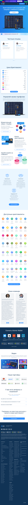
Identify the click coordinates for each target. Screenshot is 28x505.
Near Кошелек (10, 454)
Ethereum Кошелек (11, 446)
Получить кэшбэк (6, 131)
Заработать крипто (6, 164)
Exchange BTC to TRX (16, 451)
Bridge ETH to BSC (16, 463)
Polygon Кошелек (11, 459)
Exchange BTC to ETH (16, 443)
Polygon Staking (11, 487)
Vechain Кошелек (11, 474)
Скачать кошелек (14, 204)
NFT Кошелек (10, 461)
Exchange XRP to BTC (16, 446)
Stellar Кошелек (11, 469)
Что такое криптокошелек (23, 460)
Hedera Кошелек (11, 475)
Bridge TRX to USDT (16, 474)
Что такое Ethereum (22, 467)
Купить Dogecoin (3, 474)
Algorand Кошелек (11, 451)
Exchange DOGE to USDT (17, 454)
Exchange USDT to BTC (16, 444)
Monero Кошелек (11, 444)
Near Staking (10, 488)
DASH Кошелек (11, 476)
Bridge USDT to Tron (16, 473)
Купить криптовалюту (20, 149)
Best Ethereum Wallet (22, 469)
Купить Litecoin (3, 473)
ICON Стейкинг (10, 497)
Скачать (22, 3)
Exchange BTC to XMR (16, 445)
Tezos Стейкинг (11, 490)
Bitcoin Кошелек (11, 443)
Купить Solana (2, 479)
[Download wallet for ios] (11, 343)
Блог (1, 454)
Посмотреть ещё (14, 91)
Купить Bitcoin (2, 465)
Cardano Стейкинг (11, 496)
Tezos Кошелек (11, 460)
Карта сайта (2, 460)
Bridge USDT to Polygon (16, 471)
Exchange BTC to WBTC (16, 453)
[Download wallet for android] (4, 343)
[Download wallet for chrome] (23, 343)
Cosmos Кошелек (11, 477)
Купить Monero (2, 471)
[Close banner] (27, 0)
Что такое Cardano (22, 468)
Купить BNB (2, 472)
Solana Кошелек (11, 445)
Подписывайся (14, 418)
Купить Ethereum (3, 466)
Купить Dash (2, 482)
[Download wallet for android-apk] (17, 343)
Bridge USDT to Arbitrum (17, 466)
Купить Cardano (3, 481)
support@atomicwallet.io (15, 395)
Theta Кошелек (11, 452)
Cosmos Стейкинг (11, 489)
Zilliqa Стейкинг (11, 495)
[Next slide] (27, 50)
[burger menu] (26, 3)
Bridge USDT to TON (16, 472)
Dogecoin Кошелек (11, 453)
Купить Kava (2, 480)
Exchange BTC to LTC (16, 452)
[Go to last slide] (1, 50)
